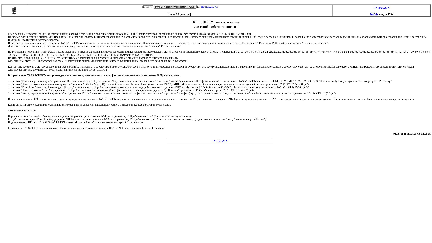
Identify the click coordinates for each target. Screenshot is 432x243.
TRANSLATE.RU (209, 7)
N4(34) (374, 14)
